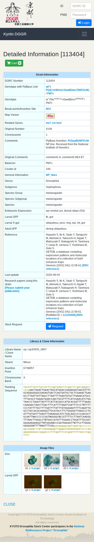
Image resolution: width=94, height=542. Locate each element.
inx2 (59, 122)
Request (57, 326)
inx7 (48, 122)
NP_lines (51, 174)
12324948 (69, 315)
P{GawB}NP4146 (78, 140)
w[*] (48, 86)
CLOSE (9, 504)
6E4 (48, 108)
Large (35, 468)
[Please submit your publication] (17, 289)
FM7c (50, 93)
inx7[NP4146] (80, 90)
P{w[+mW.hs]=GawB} (59, 90)
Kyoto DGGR (14, 34)
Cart (15, 63)
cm (54, 122)
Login (85, 22)
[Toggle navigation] (84, 34)
